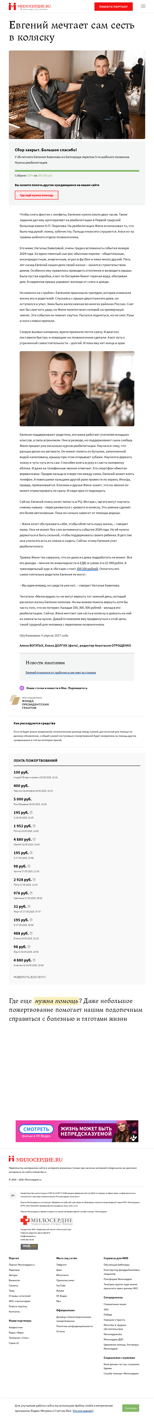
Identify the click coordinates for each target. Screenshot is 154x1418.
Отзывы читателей (19, 1296)
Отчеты (60, 1331)
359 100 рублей (87, 568)
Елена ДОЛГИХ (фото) (61, 645)
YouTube (60, 1285)
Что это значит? (83, 1411)
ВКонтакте (62, 1275)
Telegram (61, 1264)
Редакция (14, 1270)
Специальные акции (115, 1304)
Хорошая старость (114, 1319)
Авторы (13, 1275)
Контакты (14, 1311)
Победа (108, 1314)
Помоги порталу (113, 7)
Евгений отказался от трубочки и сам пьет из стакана (61, 672)
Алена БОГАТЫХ (31, 645)
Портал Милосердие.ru (22, 1264)
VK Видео (61, 1296)
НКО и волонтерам (19, 1301)
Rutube (60, 1290)
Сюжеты (13, 1285)
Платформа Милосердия (118, 1279)
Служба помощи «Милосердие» (121, 1373)
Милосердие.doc (113, 1334)
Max (58, 1301)
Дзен (59, 1270)
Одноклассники (65, 1280)
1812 (106, 1309)
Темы (12, 1290)
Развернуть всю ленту (30, 977)
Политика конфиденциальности (74, 1326)
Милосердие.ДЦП (113, 1339)
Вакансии (14, 1280)
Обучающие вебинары (117, 1264)
